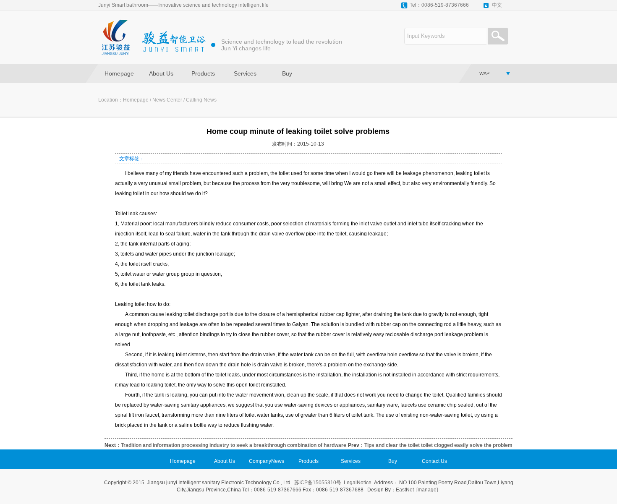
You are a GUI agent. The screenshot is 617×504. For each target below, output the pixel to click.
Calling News (201, 100)
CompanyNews (266, 461)
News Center (167, 100)
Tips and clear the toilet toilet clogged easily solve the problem (438, 445)
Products (203, 73)
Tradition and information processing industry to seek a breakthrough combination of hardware (233, 445)
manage (427, 490)
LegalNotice (357, 483)
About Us (161, 73)
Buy (287, 73)
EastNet (405, 490)
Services (245, 73)
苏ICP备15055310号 (317, 483)
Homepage (119, 73)
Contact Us (434, 461)
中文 (497, 5)
